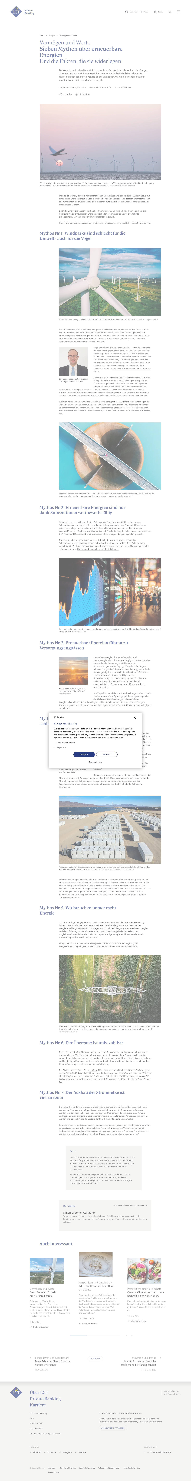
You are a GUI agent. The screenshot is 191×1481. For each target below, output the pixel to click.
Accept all (84, 754)
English (60, 717)
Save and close (95, 762)
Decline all (107, 754)
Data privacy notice (66, 742)
